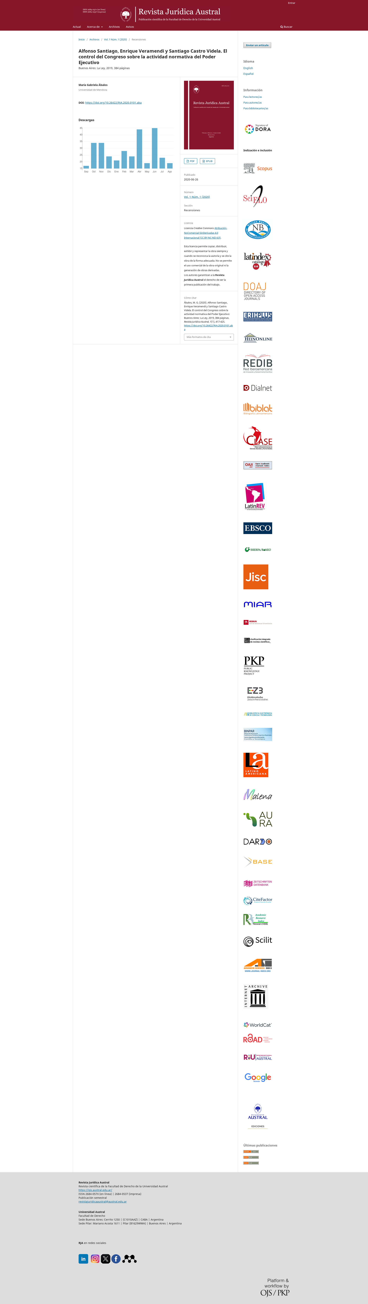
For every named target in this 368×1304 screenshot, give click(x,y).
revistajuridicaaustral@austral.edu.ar (103, 1201)
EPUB (208, 161)
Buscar (287, 27)
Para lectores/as (252, 97)
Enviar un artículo (257, 45)
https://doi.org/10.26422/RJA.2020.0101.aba (113, 102)
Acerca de (93, 27)
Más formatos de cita (199, 337)
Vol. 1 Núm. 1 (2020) (115, 39)
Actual (77, 27)
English (248, 68)
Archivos (114, 27)
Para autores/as (252, 102)
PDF (192, 161)
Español (248, 74)
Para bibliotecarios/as (255, 108)
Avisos (130, 27)
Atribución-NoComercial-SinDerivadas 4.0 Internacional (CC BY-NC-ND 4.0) (205, 232)
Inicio (82, 39)
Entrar (291, 3)
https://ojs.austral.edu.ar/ (95, 1190)
